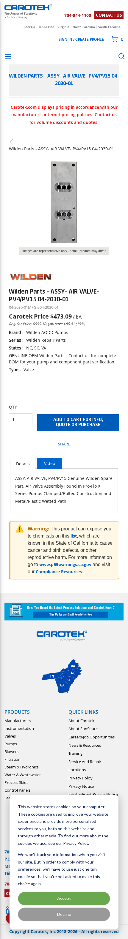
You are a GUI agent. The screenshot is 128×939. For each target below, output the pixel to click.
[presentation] (22, 463)
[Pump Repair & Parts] (14, 142)
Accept (64, 898)
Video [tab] (49, 463)
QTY (13, 407)
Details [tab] (23, 464)
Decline (64, 914)
